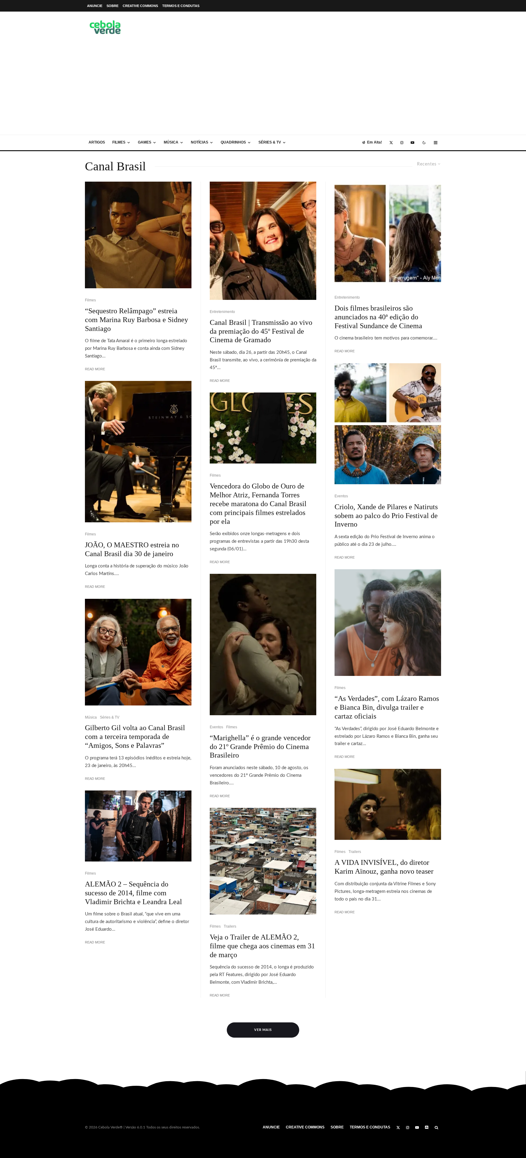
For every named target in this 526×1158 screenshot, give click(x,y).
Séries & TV (269, 142)
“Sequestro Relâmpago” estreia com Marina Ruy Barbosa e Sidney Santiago (136, 319)
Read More (95, 369)
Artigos (97, 142)
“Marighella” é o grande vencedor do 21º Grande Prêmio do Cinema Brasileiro (260, 746)
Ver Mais (263, 1030)
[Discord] (427, 1127)
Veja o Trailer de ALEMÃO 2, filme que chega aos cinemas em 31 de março (262, 946)
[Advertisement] (263, 89)
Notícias (199, 142)
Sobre (112, 6)
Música (171, 142)
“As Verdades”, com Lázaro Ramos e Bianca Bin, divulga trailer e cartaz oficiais (387, 707)
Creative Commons (140, 6)
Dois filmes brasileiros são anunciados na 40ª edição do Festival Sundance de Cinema (378, 317)
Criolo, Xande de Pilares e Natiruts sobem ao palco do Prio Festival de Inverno (386, 515)
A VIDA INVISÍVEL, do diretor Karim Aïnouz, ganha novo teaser (384, 866)
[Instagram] (402, 142)
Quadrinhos (233, 142)
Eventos (216, 727)
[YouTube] (412, 142)
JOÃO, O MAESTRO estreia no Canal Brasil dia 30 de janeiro (132, 549)
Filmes (118, 142)
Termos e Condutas (180, 6)
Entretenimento (222, 312)
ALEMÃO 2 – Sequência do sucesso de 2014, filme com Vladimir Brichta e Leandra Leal (133, 893)
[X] (391, 142)
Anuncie (94, 6)
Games (144, 142)
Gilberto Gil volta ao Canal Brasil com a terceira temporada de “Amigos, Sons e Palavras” (135, 736)
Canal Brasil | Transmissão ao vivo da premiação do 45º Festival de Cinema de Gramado (261, 331)
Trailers (230, 926)
